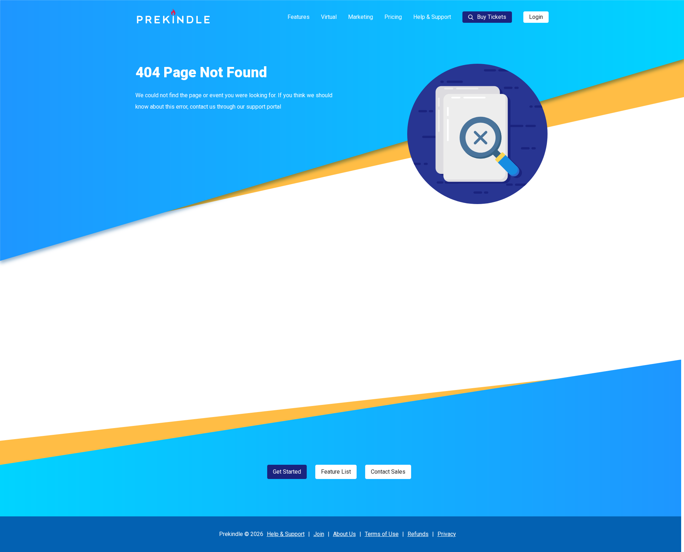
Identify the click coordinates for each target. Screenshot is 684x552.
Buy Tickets (491, 17)
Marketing (360, 17)
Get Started (287, 471)
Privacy (446, 534)
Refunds (418, 534)
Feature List (336, 471)
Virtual (329, 17)
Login (536, 17)
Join (319, 534)
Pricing (393, 17)
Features (298, 17)
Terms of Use (382, 534)
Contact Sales (388, 471)
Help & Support (432, 17)
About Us (344, 534)
